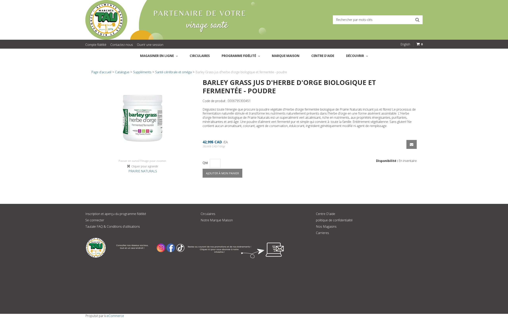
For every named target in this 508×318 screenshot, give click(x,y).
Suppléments (142, 72)
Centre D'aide (325, 214)
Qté (205, 163)
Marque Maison (285, 56)
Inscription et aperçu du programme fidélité (115, 214)
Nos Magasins (326, 226)
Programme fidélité (239, 56)
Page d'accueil (101, 72)
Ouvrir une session (150, 44)
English (405, 44)
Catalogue (122, 72)
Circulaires (200, 56)
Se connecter (94, 220)
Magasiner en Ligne (157, 56)
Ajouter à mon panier (222, 173)
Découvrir (355, 56)
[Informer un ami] (411, 144)
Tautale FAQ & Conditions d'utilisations (112, 226)
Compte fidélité (95, 44)
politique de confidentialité (334, 220)
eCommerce (115, 316)
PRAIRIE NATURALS (142, 171)
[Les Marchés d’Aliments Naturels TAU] (167, 20)
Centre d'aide (322, 56)
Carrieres (322, 233)
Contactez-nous (121, 44)
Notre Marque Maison (217, 220)
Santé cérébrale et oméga (173, 72)
